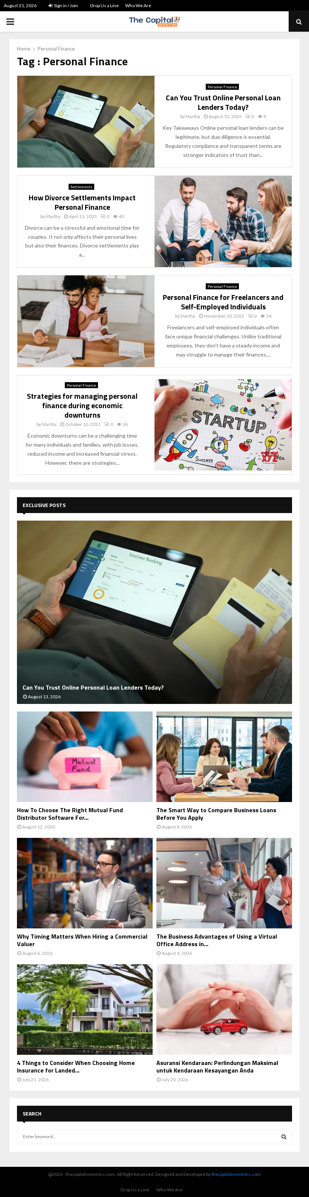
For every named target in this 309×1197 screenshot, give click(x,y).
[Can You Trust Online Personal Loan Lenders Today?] (154, 612)
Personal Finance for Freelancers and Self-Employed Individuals (223, 301)
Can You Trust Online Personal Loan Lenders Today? (223, 102)
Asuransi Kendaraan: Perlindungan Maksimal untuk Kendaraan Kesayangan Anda (217, 1066)
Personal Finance (222, 87)
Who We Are (138, 5)
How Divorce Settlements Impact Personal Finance (82, 202)
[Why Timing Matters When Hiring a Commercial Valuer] (85, 883)
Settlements (81, 186)
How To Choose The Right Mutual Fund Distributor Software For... (70, 813)
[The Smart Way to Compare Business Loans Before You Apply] (224, 756)
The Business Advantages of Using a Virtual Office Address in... (216, 940)
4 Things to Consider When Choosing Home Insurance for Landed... (76, 1066)
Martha (192, 116)
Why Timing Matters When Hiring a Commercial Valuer (82, 940)
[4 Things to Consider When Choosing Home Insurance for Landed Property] (85, 1009)
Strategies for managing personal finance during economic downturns (82, 405)
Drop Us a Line (104, 5)
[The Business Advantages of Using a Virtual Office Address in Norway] (224, 883)
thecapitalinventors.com (236, 1174)
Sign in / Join (65, 5)
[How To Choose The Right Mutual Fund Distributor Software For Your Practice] (85, 756)
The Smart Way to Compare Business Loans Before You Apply (216, 813)
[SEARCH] (284, 1136)
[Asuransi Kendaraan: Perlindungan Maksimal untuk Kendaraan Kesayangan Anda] (224, 1009)
